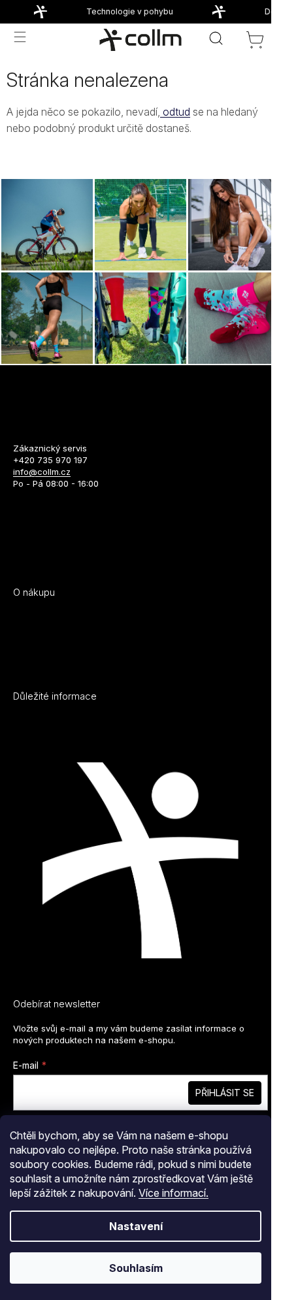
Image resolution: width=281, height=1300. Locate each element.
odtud (175, 111)
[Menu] (20, 37)
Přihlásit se (224, 1092)
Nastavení (136, 1226)
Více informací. (173, 1192)
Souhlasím (136, 1268)
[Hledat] (216, 38)
